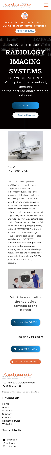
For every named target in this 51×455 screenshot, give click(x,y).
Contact (6, 417)
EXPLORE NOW (25, 31)
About (5, 407)
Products (7, 410)
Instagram (11, 443)
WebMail (7, 424)
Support (7, 414)
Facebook (11, 439)
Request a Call (26, 105)
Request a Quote (25, 349)
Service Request (25, 115)
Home (5, 404)
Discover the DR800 (25, 322)
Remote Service (11, 420)
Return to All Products (25, 361)
